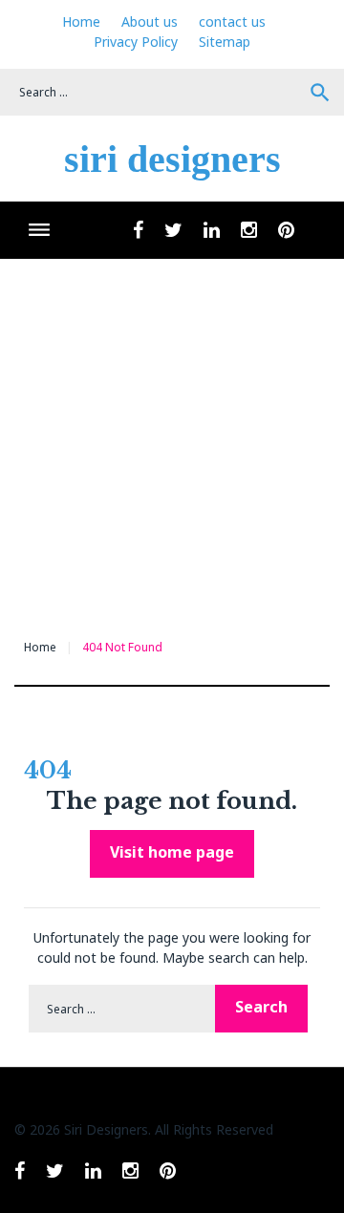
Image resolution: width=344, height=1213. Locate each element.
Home (81, 21)
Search (320, 92)
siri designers (172, 159)
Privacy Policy (136, 41)
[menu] (38, 229)
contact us (232, 21)
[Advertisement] (172, 440)
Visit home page (172, 851)
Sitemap (224, 41)
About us (149, 21)
